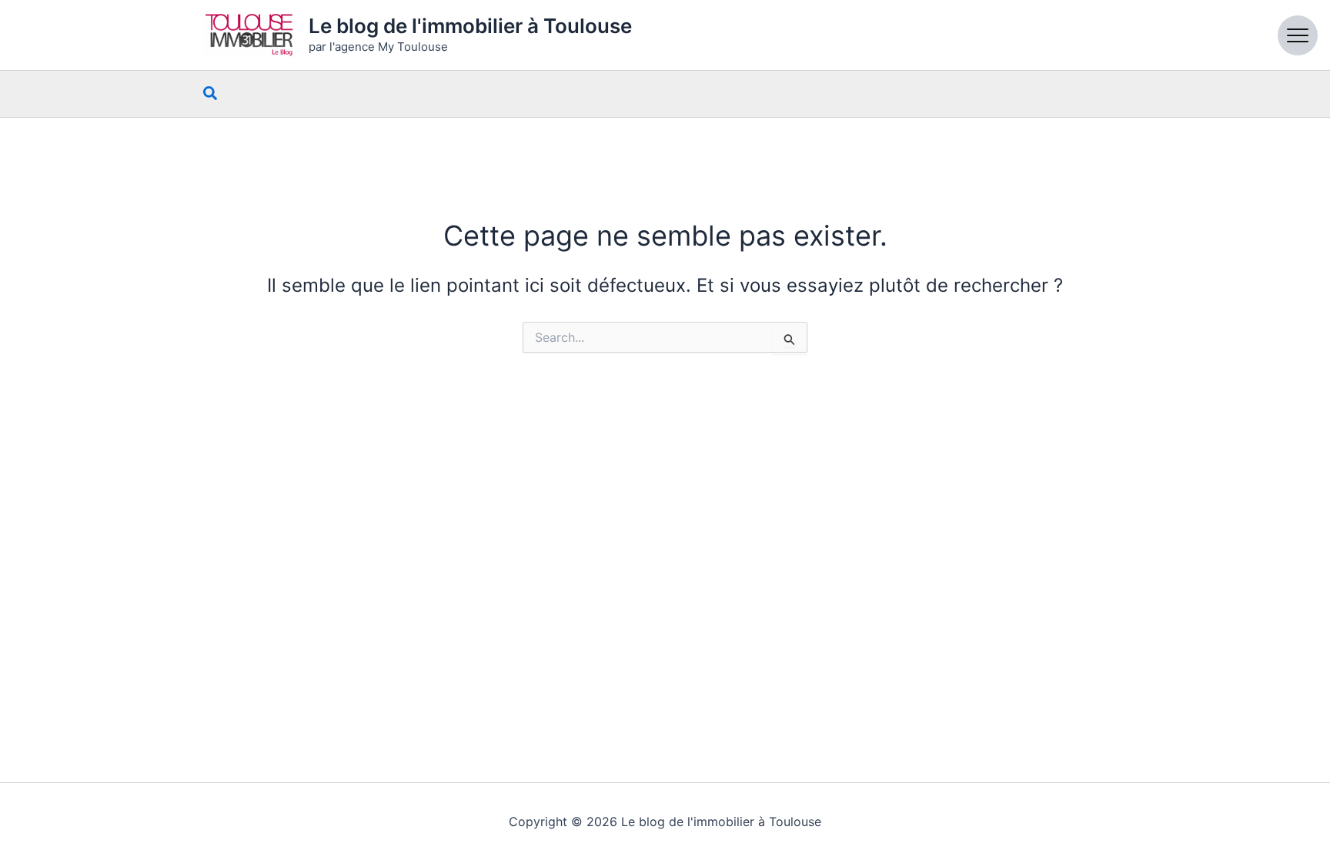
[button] (211, 94)
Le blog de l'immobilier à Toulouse (470, 26)
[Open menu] (1298, 35)
